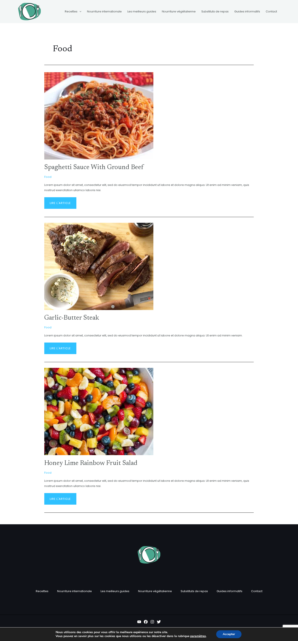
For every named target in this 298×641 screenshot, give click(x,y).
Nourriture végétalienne (155, 591)
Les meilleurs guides (115, 591)
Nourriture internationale (74, 591)
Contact (256, 591)
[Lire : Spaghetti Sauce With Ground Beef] (98, 115)
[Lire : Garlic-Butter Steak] (98, 266)
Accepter (229, 634)
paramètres (198, 636)
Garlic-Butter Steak (71, 318)
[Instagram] (152, 622)
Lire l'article (60, 201)
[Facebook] (146, 622)
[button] (79, 11)
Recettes (42, 591)
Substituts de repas (194, 591)
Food (47, 177)
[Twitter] (159, 622)
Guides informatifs (229, 591)
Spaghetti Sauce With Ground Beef (93, 167)
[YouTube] (139, 622)
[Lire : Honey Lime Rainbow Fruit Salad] (98, 411)
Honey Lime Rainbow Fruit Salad (90, 463)
